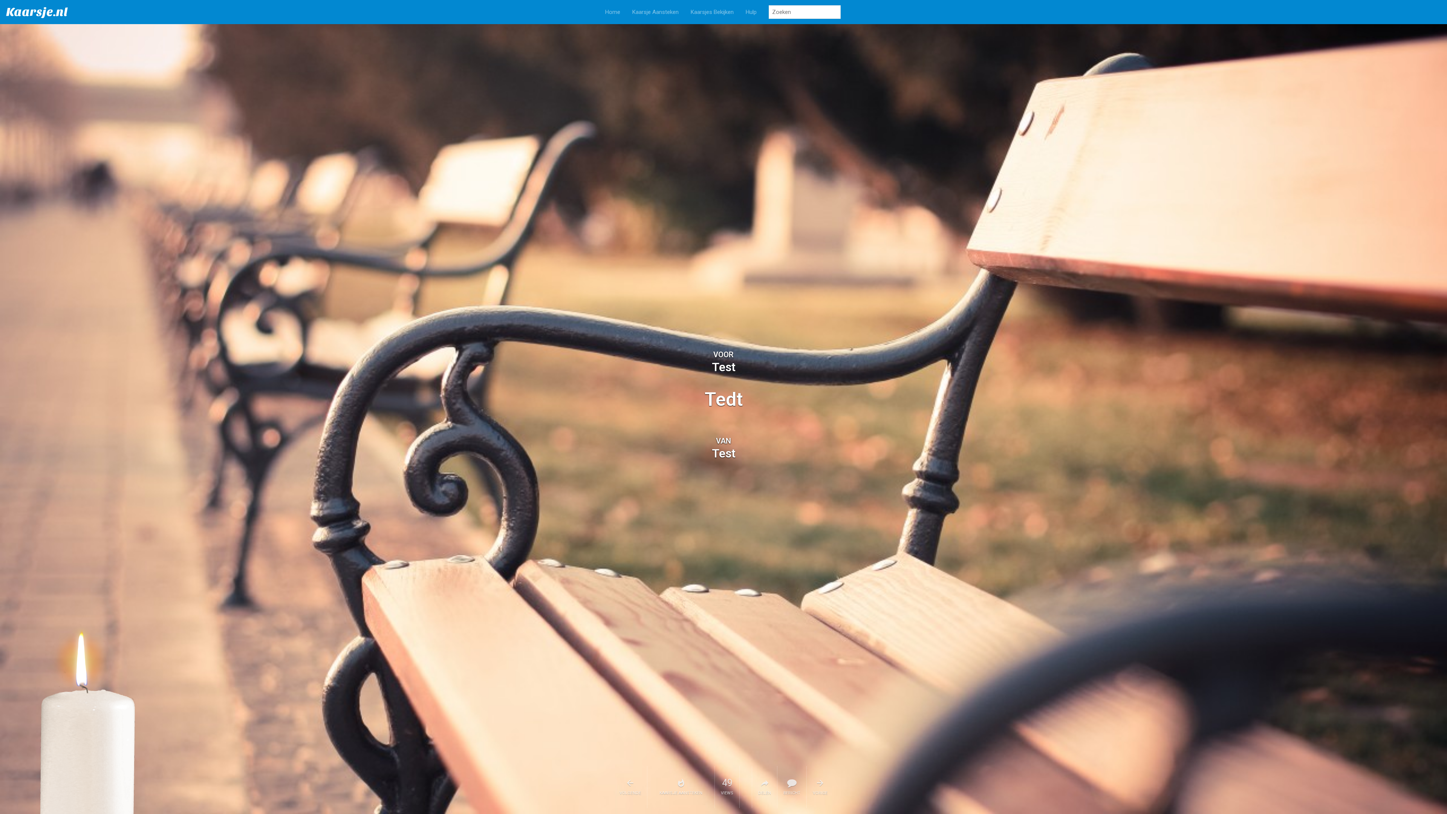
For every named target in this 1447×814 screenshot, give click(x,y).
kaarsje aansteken (680, 793)
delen (764, 793)
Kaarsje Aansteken (655, 12)
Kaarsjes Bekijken (712, 12)
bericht (791, 793)
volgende (630, 793)
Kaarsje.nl (37, 12)
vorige (820, 793)
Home (612, 12)
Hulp (751, 12)
